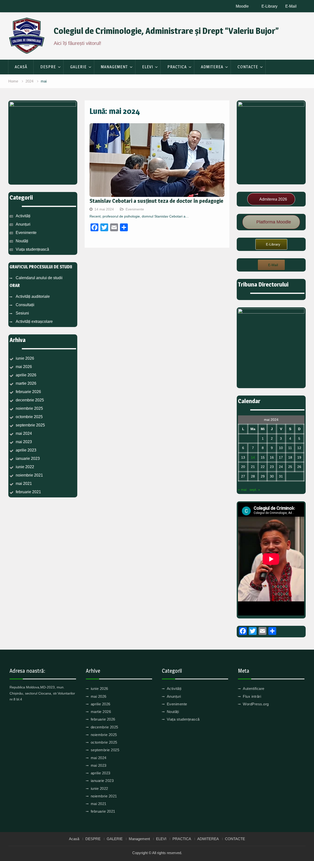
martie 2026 (26, 383)
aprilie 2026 (26, 375)
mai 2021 (24, 483)
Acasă (21, 66)
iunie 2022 (25, 467)
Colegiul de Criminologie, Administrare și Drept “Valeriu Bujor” (166, 31)
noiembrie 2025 (29, 408)
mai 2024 (24, 433)
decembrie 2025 (30, 400)
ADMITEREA (212, 66)
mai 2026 (24, 367)
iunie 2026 (25, 358)
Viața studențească (32, 249)
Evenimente (135, 209)
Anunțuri (23, 224)
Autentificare (253, 688)
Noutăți (22, 241)
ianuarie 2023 (28, 458)
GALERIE (78, 66)
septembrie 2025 (30, 425)
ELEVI (147, 66)
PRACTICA (177, 66)
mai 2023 (24, 442)
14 (253, 457)
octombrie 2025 (29, 417)
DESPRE (48, 66)
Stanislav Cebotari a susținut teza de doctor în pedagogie (156, 201)
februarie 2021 (28, 492)
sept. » (254, 490)
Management (114, 66)
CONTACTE (247, 66)
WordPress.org (256, 704)
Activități (23, 216)
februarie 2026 (28, 392)
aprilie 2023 (26, 450)
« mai (242, 490)
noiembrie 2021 (29, 475)
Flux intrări (252, 696)
